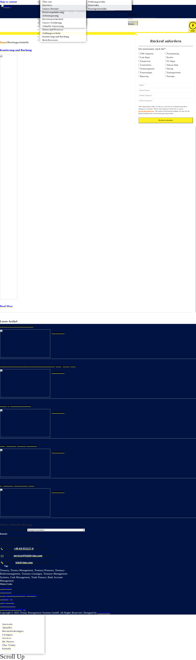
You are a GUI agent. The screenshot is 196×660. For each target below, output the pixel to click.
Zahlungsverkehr (51, 33)
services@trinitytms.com (28, 555)
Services (6, 638)
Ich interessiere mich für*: (152, 48)
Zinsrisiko (93, 5)
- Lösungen (6, 598)
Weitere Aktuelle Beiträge (13, 529)
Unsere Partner (50, 8)
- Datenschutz (7, 605)
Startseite (7, 624)
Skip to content (8, 1)
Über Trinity (9, 645)
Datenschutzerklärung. (146, 111)
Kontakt (6, 648)
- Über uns (6, 588)
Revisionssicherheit (52, 19)
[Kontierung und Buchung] (96, 178)
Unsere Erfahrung (52, 22)
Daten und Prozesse (52, 29)
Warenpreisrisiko (97, 8)
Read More (6, 306)
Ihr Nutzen (8, 641)
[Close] (136, 34)
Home (3, 42)
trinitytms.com (24, 562)
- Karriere (5, 591)
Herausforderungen (12, 631)
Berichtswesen (50, 40)
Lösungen (7, 634)
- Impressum (7, 602)
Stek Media (103, 612)
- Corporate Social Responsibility (18, 595)
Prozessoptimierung (53, 12)
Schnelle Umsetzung (53, 26)
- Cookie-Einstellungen (13, 609)
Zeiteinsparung (50, 15)
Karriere (47, 5)
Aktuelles (7, 627)
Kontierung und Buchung (16, 50)
